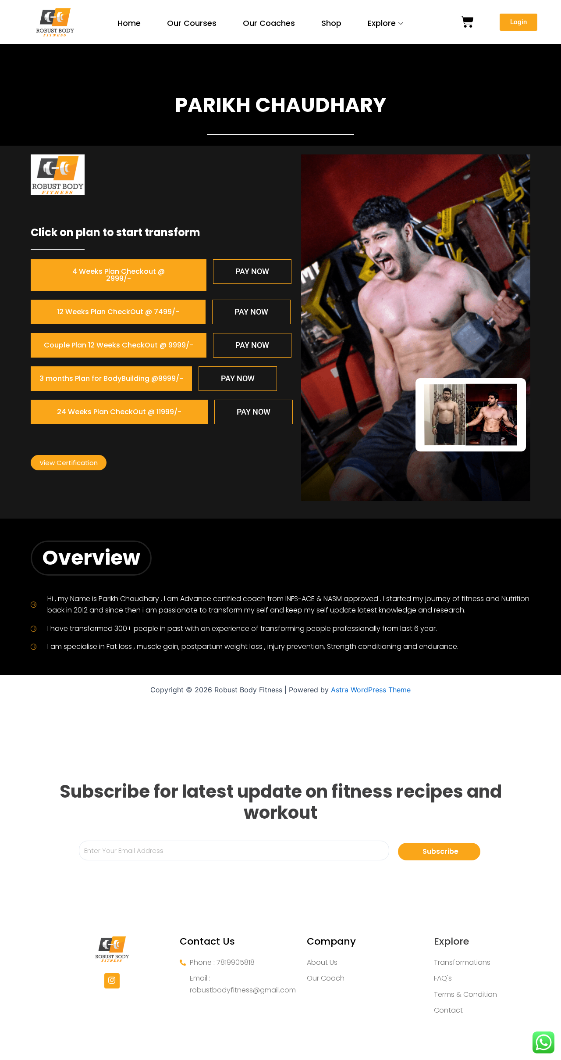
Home (129, 23)
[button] (118, 275)
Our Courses (192, 23)
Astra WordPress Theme (371, 689)
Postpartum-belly (261, 60)
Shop (331, 23)
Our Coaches (269, 23)
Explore (382, 23)
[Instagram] (112, 980)
